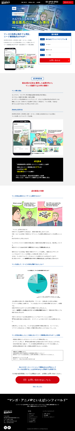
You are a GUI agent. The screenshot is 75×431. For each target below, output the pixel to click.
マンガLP (31, 415)
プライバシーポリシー (49, 417)
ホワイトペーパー (33, 417)
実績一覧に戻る (37, 386)
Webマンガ (31, 413)
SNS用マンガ (32, 421)
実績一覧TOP (24, 2)
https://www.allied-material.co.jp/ (27, 359)
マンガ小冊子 (32, 420)
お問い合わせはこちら (39, 380)
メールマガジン (32, 418)
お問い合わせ (68, 2)
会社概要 (38, 2)
